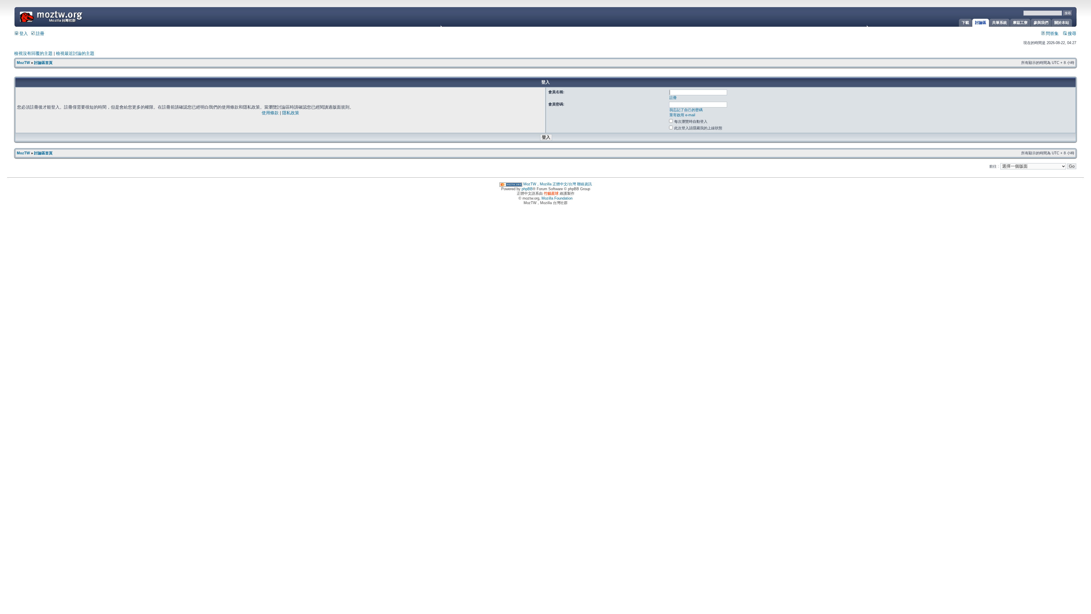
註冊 (39, 33)
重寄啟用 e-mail (682, 115)
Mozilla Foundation (557, 198)
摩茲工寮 (1020, 22)
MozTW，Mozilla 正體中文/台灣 (549, 184)
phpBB (527, 189)
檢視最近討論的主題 (75, 53)
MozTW (64, 16)
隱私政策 (290, 113)
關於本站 (1061, 22)
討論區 (980, 22)
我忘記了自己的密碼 (686, 110)
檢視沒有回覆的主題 (33, 53)
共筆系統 (999, 22)
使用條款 (270, 113)
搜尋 (1071, 33)
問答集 (1052, 33)
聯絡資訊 (584, 184)
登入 (23, 33)
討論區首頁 (43, 63)
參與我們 (1041, 22)
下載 (965, 22)
